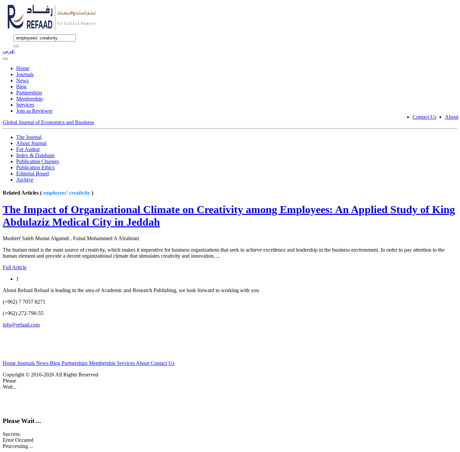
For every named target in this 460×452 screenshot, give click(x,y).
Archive (24, 179)
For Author (28, 149)
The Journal (28, 137)
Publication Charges (37, 161)
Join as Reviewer (34, 111)
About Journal (31, 143)
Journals (25, 74)
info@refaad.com (21, 325)
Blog (21, 86)
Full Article (15, 267)
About (451, 117)
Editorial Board (32, 173)
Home (22, 68)
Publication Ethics (35, 167)
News (22, 80)
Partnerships (29, 92)
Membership (29, 99)
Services (25, 105)
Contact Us (424, 117)
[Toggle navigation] (5, 59)
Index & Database (35, 155)
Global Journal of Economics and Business (48, 122)
